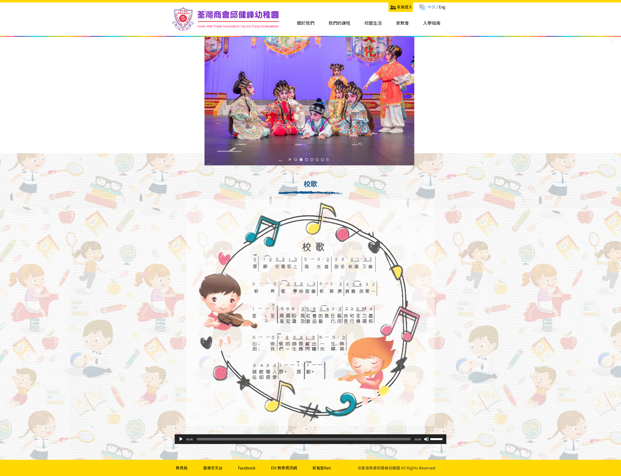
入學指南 (432, 23)
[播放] (181, 439)
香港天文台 (212, 468)
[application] (310, 439)
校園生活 (373, 23)
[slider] (437, 438)
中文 (431, 7)
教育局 (182, 468)
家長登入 (404, 7)
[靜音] (426, 439)
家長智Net (321, 468)
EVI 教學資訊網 (284, 468)
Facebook (246, 468)
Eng (442, 7)
